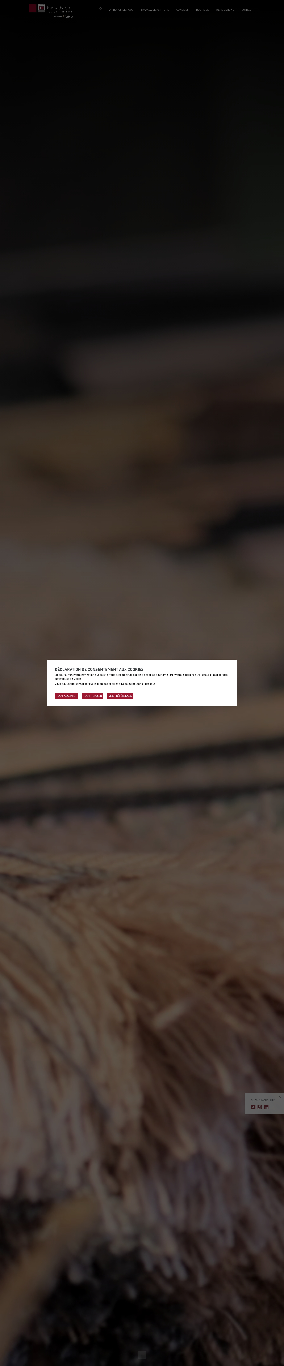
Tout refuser (92, 696)
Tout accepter (66, 696)
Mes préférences (120, 696)
